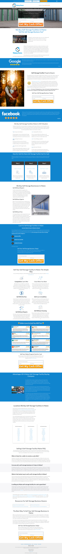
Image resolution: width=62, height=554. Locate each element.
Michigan (31, 431)
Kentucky (19, 440)
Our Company (48, 3)
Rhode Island (43, 432)
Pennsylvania (43, 431)
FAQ (38, 8)
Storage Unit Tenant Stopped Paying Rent (18, 504)
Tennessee (44, 434)
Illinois (18, 437)
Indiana (19, 438)
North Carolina (38, 494)
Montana (31, 434)
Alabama (19, 428)
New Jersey (31, 437)
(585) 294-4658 (47, 5)
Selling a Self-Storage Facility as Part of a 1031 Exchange (20, 506)
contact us (44, 495)
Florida (18, 434)
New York (28, 494)
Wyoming (44, 440)
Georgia (19, 435)
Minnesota (31, 432)
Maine (31, 429)
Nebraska (31, 435)
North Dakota (43, 428)
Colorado (19, 432)
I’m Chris (28, 89)
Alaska (18, 429)
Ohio (43, 429)
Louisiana (31, 428)
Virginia (44, 437)
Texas (43, 435)
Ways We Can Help (29, 8)
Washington (43, 438)
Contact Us (42, 8)
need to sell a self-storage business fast (25, 495)
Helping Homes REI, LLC (37, 81)
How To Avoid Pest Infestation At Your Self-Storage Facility (39, 506)
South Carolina (43, 494)
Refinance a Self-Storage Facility (35, 504)
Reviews (35, 8)
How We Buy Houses (22, 8)
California (19, 431)
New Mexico (31, 438)
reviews (21, 490)
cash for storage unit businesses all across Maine (26, 409)
